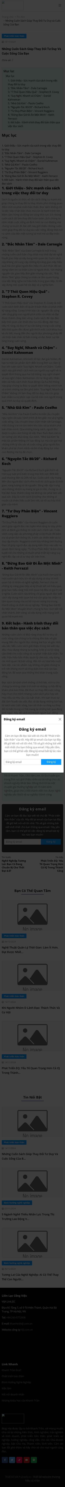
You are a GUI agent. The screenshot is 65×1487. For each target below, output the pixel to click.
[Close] (60, 719)
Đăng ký (51, 761)
